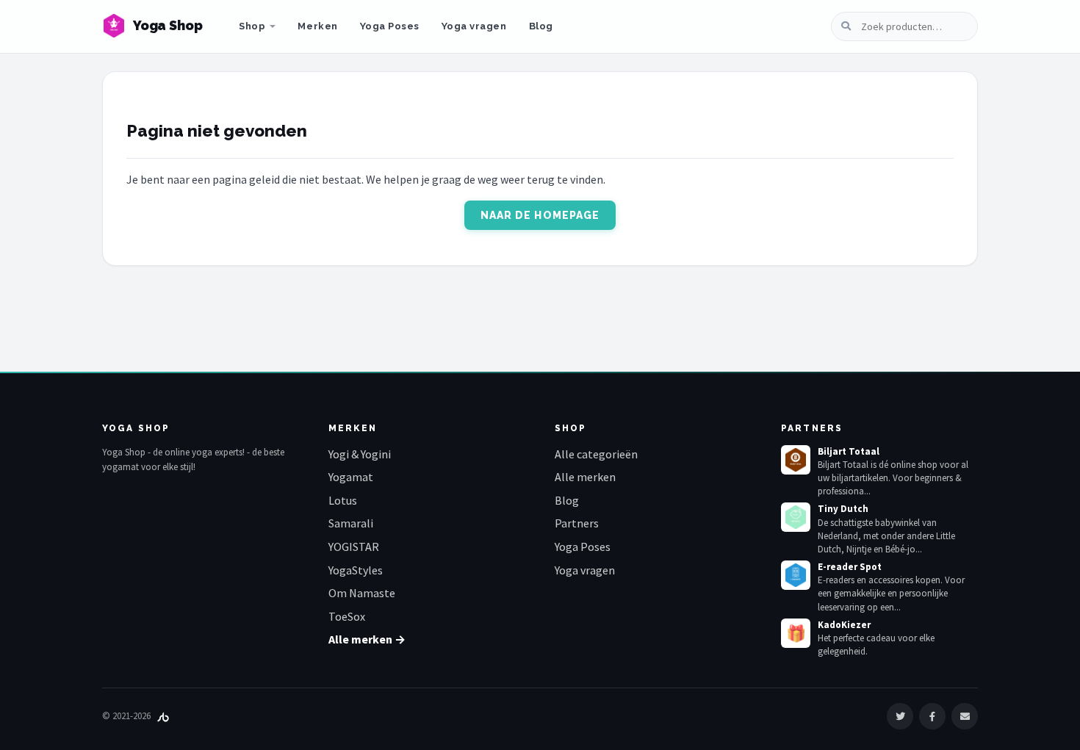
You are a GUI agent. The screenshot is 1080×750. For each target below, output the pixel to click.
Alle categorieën (596, 454)
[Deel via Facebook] (932, 716)
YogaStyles (355, 570)
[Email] (964, 716)
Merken (317, 26)
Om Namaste (361, 592)
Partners (577, 523)
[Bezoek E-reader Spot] (795, 575)
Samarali (350, 523)
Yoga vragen (474, 26)
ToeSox (346, 616)
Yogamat (350, 476)
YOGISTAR (353, 546)
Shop (252, 26)
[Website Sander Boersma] (163, 716)
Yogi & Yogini (359, 454)
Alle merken (585, 476)
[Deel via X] (900, 716)
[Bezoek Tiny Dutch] (795, 517)
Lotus (342, 500)
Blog (541, 26)
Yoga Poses (390, 26)
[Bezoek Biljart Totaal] (795, 460)
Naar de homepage (540, 215)
